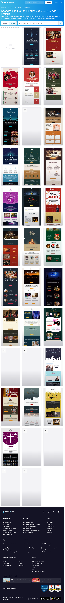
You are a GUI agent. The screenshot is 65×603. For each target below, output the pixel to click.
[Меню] (61, 2)
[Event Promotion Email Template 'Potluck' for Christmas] (53, 46)
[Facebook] (43, 512)
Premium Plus (50, 526)
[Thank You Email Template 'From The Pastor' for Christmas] (10, 447)
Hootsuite (21, 565)
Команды (49, 528)
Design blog (6, 548)
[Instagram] (48, 512)
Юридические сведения (38, 571)
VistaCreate (6, 563)
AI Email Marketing (29, 548)
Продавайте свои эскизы (9, 532)
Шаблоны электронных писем (7, 7)
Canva (4, 561)
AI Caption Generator (46, 552)
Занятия (5, 546)
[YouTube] (58, 512)
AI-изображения (28, 552)
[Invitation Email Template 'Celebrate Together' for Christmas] (31, 407)
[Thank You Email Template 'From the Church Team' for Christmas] (53, 367)
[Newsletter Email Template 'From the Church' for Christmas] (10, 126)
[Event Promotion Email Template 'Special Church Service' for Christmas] (31, 447)
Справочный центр (37, 563)
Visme (20, 561)
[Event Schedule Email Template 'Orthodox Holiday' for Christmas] (53, 167)
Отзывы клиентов (7, 534)
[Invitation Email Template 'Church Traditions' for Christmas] (53, 447)
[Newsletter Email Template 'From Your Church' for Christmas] (31, 207)
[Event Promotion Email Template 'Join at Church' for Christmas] (10, 487)
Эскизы (5, 23)
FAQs (33, 567)
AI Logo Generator (46, 550)
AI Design (26, 544)
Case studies (6, 526)
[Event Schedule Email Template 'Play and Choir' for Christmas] (10, 287)
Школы (49, 530)
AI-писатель (27, 550)
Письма (12, 23)
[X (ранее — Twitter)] (53, 512)
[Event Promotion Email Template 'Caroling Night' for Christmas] (53, 86)
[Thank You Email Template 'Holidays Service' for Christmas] (10, 207)
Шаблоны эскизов (28, 522)
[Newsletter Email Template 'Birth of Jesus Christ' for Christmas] (31, 46)
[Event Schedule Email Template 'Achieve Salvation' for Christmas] (53, 126)
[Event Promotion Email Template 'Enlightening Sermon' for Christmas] (53, 327)
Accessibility (35, 565)
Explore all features (28, 532)
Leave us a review (7, 530)
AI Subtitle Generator (46, 544)
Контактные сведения (38, 561)
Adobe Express (7, 565)
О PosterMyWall (7, 522)
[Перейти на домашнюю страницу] (7, 2)
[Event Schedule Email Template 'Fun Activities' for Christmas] (10, 86)
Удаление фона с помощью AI (49, 548)
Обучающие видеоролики (10, 544)
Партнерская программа (9, 528)
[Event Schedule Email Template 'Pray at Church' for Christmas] (31, 167)
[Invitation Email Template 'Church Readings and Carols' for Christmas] (10, 247)
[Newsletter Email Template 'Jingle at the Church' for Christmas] (31, 287)
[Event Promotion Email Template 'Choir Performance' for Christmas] (10, 327)
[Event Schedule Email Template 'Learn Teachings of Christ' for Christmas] (31, 327)
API (33, 569)
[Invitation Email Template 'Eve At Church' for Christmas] (53, 247)
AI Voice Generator (46, 546)
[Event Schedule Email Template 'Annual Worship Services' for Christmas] (31, 247)
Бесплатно (50, 522)
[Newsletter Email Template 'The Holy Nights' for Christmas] (10, 167)
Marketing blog (7, 550)
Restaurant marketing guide (10, 552)
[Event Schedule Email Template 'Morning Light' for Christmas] (31, 487)
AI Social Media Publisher (30, 546)
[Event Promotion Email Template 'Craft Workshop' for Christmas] (10, 367)
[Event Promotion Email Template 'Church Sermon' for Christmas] (10, 407)
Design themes (27, 528)
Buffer (20, 563)
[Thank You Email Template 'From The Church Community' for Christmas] (53, 207)
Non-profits (50, 532)
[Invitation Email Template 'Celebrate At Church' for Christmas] (53, 287)
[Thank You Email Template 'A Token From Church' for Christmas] (53, 407)
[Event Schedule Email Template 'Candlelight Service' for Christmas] (31, 126)
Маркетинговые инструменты (31, 530)
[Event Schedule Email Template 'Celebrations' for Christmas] (31, 86)
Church (19, 7)
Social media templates (29, 526)
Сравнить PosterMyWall (9, 557)
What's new (6, 524)
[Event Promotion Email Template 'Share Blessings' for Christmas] (31, 367)
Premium (49, 524)
